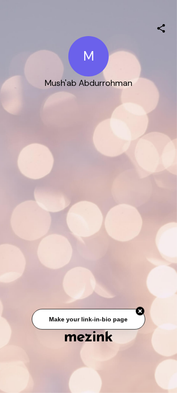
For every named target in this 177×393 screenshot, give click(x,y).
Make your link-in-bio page (88, 319)
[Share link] (161, 27)
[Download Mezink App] (89, 336)
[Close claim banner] (140, 311)
